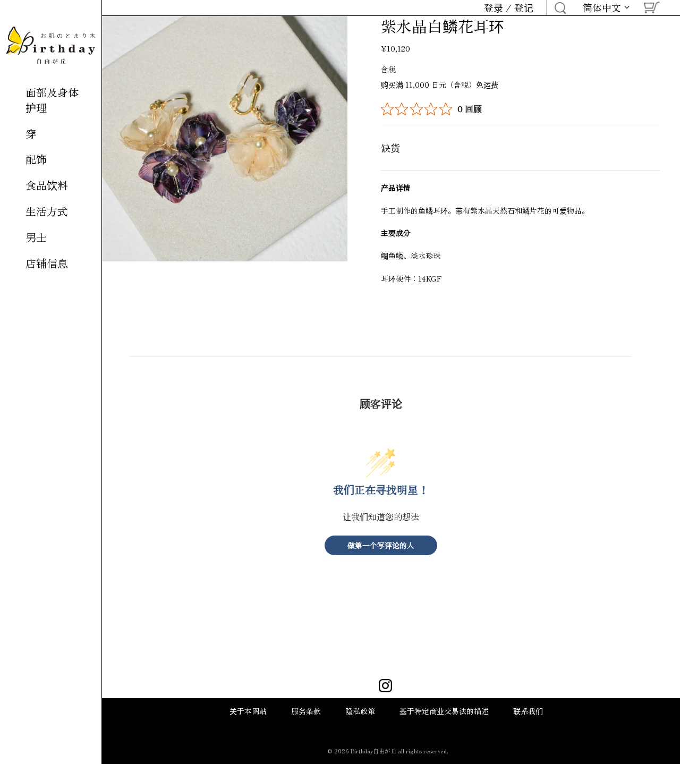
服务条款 (306, 711)
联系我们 (528, 711)
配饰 (36, 159)
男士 (36, 237)
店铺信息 (47, 263)
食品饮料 (47, 185)
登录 (493, 7)
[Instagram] (385, 687)
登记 (523, 7)
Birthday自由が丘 (373, 750)
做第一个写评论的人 (380, 545)
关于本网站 (248, 711)
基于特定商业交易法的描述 (444, 711)
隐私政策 (360, 711)
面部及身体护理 (52, 99)
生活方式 (47, 211)
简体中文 (602, 8)
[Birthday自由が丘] (50, 45)
